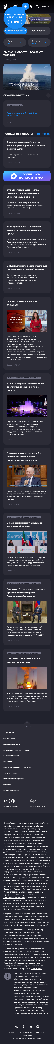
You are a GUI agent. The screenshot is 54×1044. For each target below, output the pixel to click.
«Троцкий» (8, 895)
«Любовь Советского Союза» (35, 889)
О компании (8, 733)
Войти (45, 6)
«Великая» (18, 895)
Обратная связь (10, 773)
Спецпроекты (9, 739)
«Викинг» (38, 892)
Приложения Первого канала (16, 750)
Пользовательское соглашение (17, 767)
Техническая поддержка (14, 779)
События (7, 784)
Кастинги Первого (11, 756)
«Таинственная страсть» (14, 898)
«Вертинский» (30, 895)
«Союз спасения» (11, 892)
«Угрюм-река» (26, 892)
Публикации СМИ (11, 790)
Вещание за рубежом (37, 806)
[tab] (38, 30)
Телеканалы (36, 969)
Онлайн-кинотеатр (11, 744)
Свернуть (27, 726)
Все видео (7, 762)
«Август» (17, 889)
